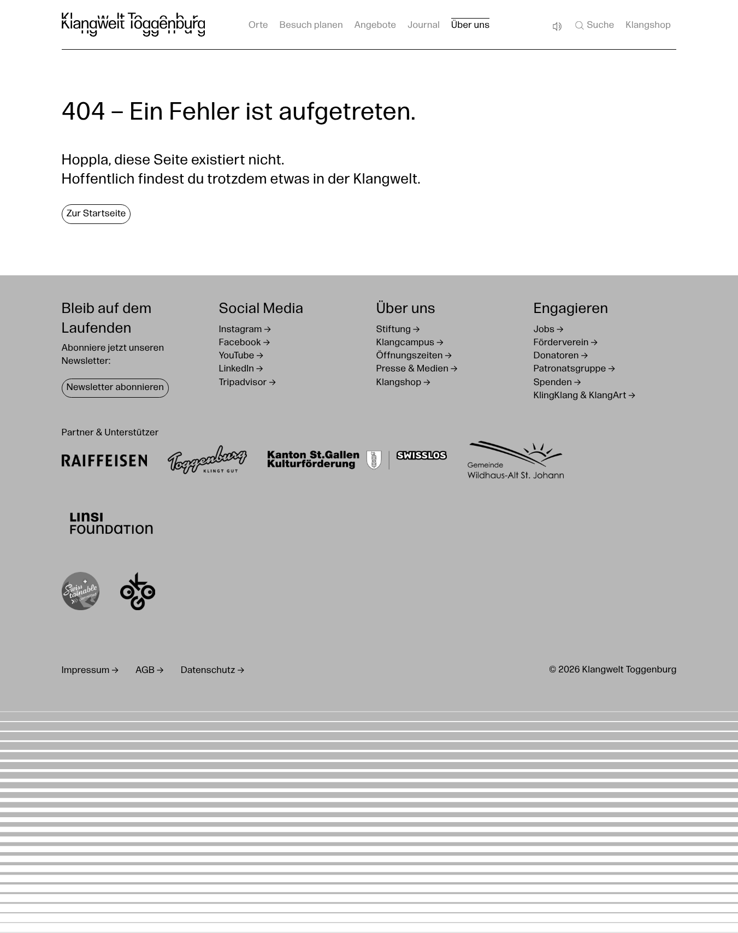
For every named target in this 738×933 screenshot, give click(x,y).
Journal (424, 26)
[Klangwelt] (133, 24)
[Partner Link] (104, 462)
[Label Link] (80, 593)
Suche (600, 26)
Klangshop (648, 26)
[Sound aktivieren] (556, 26)
